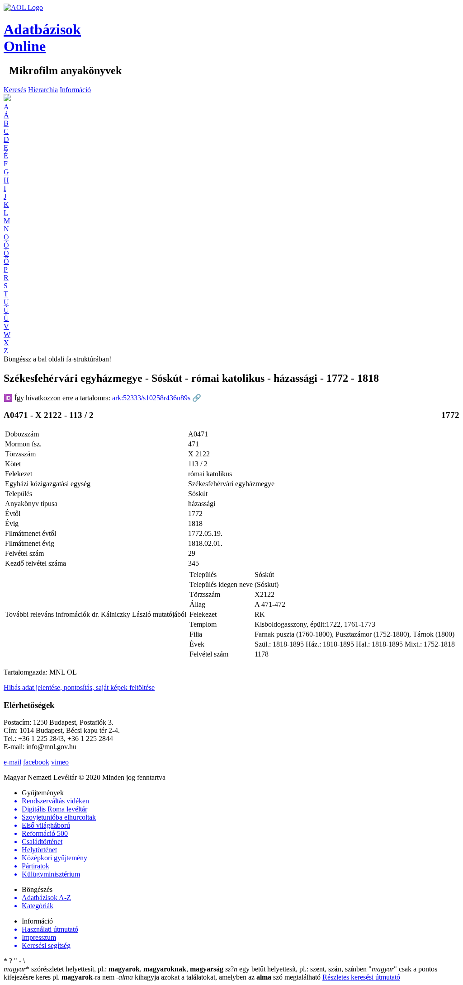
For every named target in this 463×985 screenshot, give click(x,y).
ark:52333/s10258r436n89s (156, 398)
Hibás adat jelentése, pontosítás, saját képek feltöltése (79, 687)
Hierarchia (43, 90)
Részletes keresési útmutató (361, 977)
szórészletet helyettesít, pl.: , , (113, 969)
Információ (75, 90)
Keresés (15, 90)
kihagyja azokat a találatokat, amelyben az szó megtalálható (219, 977)
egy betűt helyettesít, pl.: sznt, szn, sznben (297, 969)
